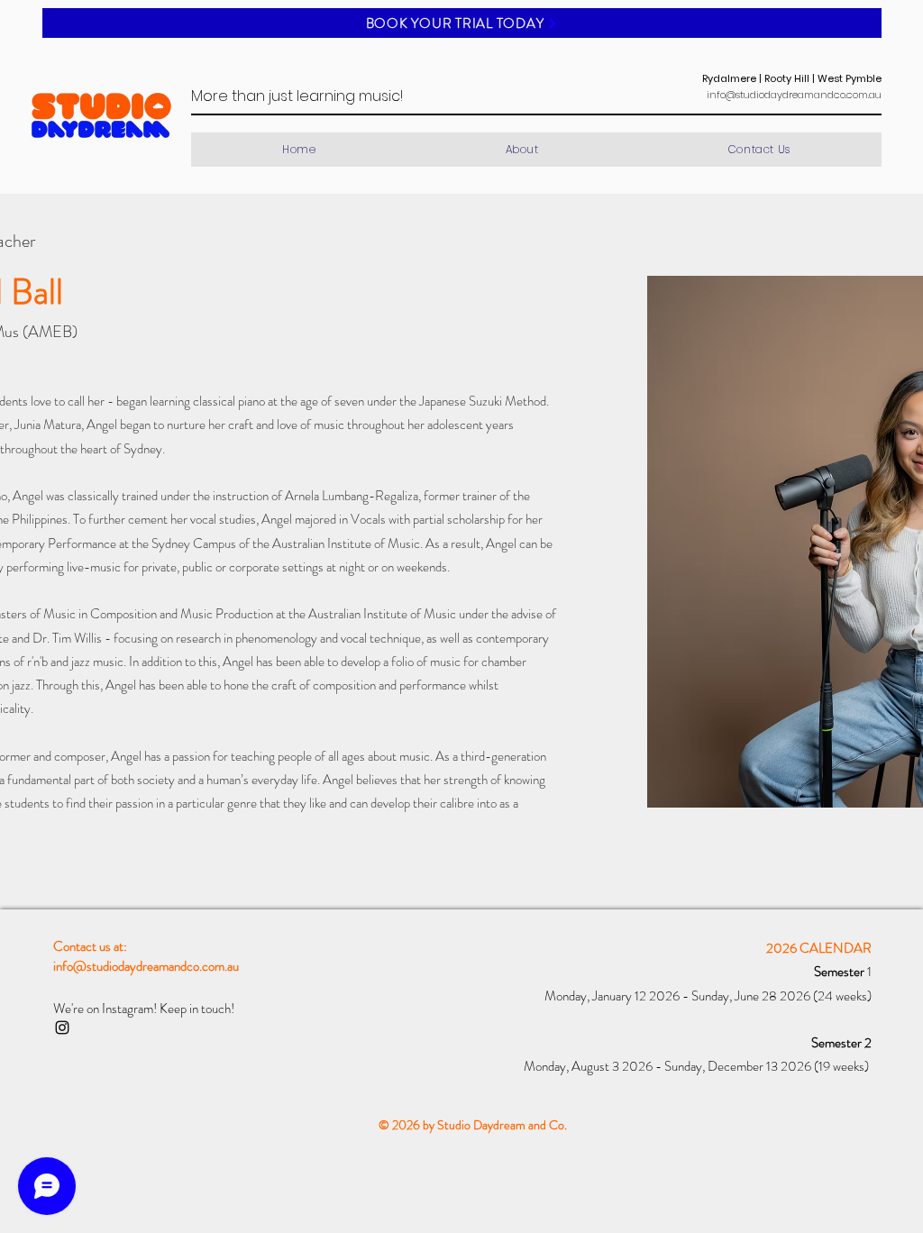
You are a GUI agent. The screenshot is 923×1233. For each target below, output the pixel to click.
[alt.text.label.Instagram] (62, 1027)
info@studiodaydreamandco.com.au (794, 94)
